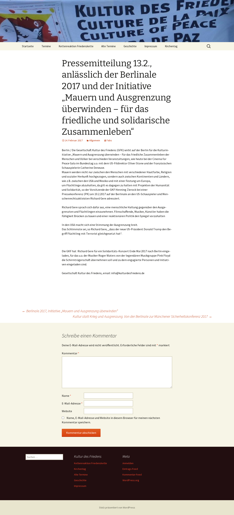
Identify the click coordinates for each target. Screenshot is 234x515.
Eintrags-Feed (130, 469)
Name (66, 396)
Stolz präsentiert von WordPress (117, 507)
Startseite (28, 46)
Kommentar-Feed (132, 474)
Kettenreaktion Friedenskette (76, 46)
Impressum (150, 46)
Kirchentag (171, 46)
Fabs (109, 140)
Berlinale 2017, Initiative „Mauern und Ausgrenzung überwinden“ (70, 311)
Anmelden (127, 463)
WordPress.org (130, 480)
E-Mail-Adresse (72, 403)
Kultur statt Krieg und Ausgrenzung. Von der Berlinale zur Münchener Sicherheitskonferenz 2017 (142, 316)
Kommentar (70, 353)
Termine (46, 46)
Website (67, 411)
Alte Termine (108, 46)
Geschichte (130, 46)
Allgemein (94, 140)
